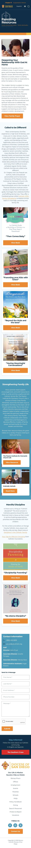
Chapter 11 (8, 2)
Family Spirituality (23, 25)
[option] (19, 6)
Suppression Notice (19, 2)
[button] (25, 6)
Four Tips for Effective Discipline (13, 537)
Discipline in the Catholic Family (15, 532)
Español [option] (19, 6)
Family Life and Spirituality (9, 25)
